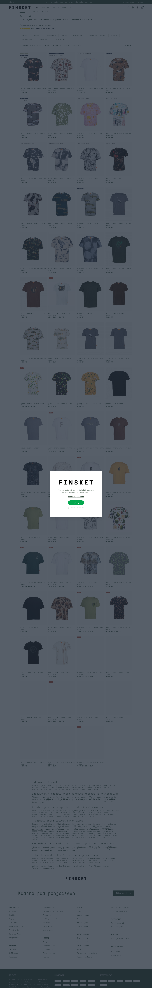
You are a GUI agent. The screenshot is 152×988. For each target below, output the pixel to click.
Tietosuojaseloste (76, 497)
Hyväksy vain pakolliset (76, 507)
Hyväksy (76, 503)
